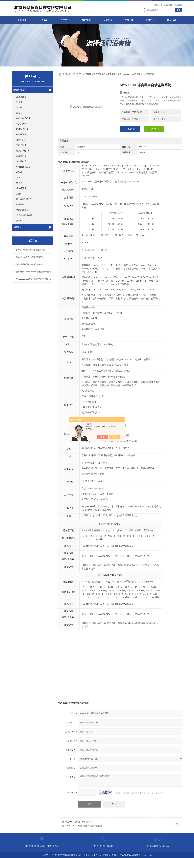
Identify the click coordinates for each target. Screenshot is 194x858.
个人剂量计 (21, 123)
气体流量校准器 (23, 167)
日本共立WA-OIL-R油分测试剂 (29, 257)
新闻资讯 (107, 20)
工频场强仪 (21, 145)
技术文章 (86, 20)
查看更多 (17, 227)
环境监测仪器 (19, 90)
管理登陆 (107, 855)
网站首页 (158, 5)
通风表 (19, 183)
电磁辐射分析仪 (23, 118)
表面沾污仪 (21, 156)
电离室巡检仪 (22, 129)
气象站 (19, 107)
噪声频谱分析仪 (23, 150)
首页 (79, 74)
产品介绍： (65, 140)
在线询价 (130, 129)
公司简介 (43, 20)
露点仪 (19, 113)
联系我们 (178, 5)
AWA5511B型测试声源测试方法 (80, 822)
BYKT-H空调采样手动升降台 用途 (31, 250)
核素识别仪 (21, 140)
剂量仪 (19, 102)
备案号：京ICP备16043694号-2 (126, 855)
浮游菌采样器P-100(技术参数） (30, 264)
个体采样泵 (21, 204)
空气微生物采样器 (24, 215)
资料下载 (129, 20)
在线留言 (168, 5)
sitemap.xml (146, 855)
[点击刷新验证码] (106, 792)
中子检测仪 (21, 134)
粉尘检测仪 (21, 188)
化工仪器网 (97, 855)
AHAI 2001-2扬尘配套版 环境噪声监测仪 (84, 826)
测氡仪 (19, 220)
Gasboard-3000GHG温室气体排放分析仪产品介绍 (34, 279)
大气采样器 (21, 161)
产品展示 (87, 74)
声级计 (19, 177)
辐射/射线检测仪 (23, 199)
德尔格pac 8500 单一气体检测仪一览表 (33, 271)
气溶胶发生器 (22, 210)
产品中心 (65, 20)
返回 (177, 823)
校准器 (19, 172)
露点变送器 (21, 97)
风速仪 (19, 194)
